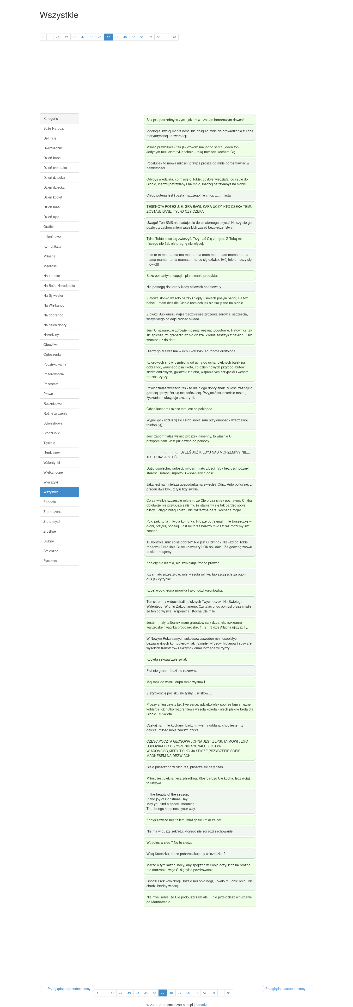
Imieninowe (52, 236)
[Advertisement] (176, 79)
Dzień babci (52, 157)
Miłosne (49, 256)
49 (125, 37)
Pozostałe (51, 383)
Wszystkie (51, 491)
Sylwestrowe (52, 423)
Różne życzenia (55, 413)
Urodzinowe (52, 452)
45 (91, 37)
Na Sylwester (53, 295)
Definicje (49, 138)
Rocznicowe (52, 403)
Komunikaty (52, 246)
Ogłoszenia (52, 354)
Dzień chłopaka (55, 167)
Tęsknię (49, 442)
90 (174, 37)
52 (150, 37)
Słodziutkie (51, 433)
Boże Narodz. (53, 128)
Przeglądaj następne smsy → (287, 988)
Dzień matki (52, 206)
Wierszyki (50, 482)
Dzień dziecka (54, 187)
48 (116, 37)
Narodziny (51, 334)
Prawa (48, 393)
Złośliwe (49, 531)
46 (100, 37)
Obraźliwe (51, 344)
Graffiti (48, 226)
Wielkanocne (53, 472)
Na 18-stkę (51, 275)
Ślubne (48, 541)
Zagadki (49, 501)
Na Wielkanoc (53, 305)
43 (74, 37)
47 (108, 37)
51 (142, 37)
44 (83, 37)
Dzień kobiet (52, 197)
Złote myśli (51, 521)
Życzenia (50, 560)
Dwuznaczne (53, 148)
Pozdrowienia (53, 374)
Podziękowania (54, 364)
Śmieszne (50, 550)
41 (58, 37)
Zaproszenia (52, 511)
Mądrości (50, 265)
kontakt (201, 1004)
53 (158, 37)
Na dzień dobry (55, 324)
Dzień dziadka (54, 177)
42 (66, 37)
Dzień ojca (51, 216)
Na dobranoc (53, 315)
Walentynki (51, 462)
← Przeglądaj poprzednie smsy (67, 988)
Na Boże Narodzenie (59, 285)
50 (133, 37)
